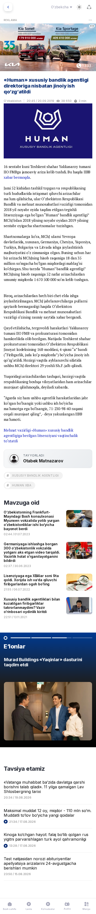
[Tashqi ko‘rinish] (79, 7)
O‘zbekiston (12, 101)
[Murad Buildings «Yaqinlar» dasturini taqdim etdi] (48, 700)
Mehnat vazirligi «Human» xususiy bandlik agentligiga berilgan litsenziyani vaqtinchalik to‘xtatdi (41, 435)
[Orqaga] (8, 7)
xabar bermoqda (17, 177)
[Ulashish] (89, 7)
